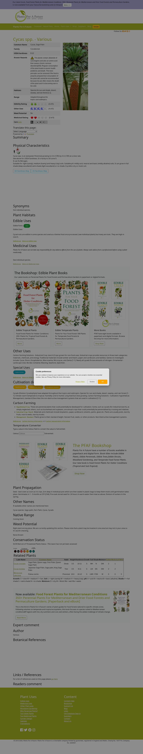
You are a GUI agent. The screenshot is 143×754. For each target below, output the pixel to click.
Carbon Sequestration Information (58, 421)
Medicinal (115, 560)
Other (121, 560)
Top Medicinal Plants (28, 716)
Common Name (45, 560)
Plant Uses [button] (65, 26)
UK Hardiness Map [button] (21, 171)
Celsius (16, 433)
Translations (25, 723)
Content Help (69, 701)
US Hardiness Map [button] (39, 171)
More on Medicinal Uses (30, 264)
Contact (67, 718)
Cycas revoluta (19, 569)
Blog (89, 26)
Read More (21, 617)
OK (103, 382)
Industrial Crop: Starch (35, 387)
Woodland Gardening (28, 708)
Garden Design (26, 718)
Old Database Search (72, 713)
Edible (108, 560)
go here (54, 679)
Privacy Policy (80, 381)
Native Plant (48, 26)
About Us (67, 721)
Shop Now (99, 343)
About (56, 26)
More (19, 343)
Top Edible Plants (27, 713)
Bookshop (68, 703)
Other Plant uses (26, 706)
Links (66, 711)
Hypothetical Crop (19, 387)
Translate (30, 134)
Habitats (23, 721)
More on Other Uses (29, 377)
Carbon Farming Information (32, 421)
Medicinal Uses (26, 703)
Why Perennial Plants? (29, 711)
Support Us (68, 706)
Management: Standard (52, 387)
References (17, 241)
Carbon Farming (19, 372)
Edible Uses (24, 701)
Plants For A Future (22, 26)
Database (37, 26)
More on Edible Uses (29, 241)
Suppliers (82, 26)
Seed (27, 226)
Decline (92, 382)
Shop (75, 26)
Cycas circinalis (19, 564)
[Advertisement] (121, 78)
